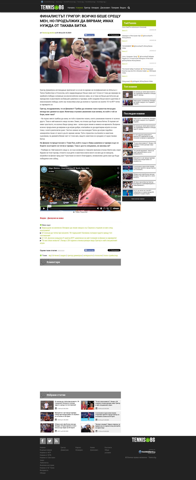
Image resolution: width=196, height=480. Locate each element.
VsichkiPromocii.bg (69, 2)
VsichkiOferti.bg (49, 2)
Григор (87, 7)
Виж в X (124, 30)
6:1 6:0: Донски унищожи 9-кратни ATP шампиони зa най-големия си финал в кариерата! (79, 238)
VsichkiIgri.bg (101, 2)
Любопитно (44, 463)
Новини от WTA (45, 455)
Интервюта (44, 470)
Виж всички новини (138, 199)
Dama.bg (59, 2)
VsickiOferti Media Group (42, 2)
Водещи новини (46, 450)
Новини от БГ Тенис (47, 468)
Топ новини (130, 86)
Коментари (90, 35)
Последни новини (134, 113)
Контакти (108, 447)
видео (63, 255)
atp (50, 255)
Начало (71, 7)
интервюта (88, 255)
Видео (123, 7)
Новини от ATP (45, 453)
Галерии (115, 7)
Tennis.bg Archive (48, 33)
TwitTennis (130, 23)
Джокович (105, 7)
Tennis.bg (80, 2)
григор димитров (74, 255)
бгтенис (56, 255)
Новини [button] (79, 9)
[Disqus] (80, 298)
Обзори (42, 473)
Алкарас (95, 7)
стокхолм (98, 255)
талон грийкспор (111, 255)
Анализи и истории (47, 465)
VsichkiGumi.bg (90, 2)
